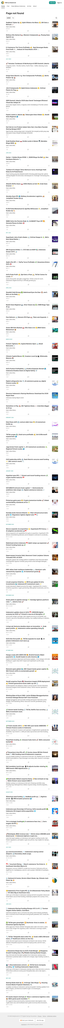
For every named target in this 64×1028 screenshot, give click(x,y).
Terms (44, 1016)
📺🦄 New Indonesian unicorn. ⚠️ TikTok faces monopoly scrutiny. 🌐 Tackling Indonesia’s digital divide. (26, 966)
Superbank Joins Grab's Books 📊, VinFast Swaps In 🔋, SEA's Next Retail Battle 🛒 (27, 238)
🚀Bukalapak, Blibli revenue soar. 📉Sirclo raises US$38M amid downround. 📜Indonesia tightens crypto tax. (28, 835)
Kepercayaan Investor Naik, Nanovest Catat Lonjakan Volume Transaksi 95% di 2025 (27, 556)
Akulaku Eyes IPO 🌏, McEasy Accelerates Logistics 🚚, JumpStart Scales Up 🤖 (25, 197)
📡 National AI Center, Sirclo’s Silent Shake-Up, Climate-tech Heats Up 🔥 (27, 879)
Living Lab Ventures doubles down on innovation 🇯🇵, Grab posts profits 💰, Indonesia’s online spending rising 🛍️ (26, 627)
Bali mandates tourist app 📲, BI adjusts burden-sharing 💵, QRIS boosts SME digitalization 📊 (27, 767)
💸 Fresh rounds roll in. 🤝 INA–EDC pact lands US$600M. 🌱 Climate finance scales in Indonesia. (27, 727)
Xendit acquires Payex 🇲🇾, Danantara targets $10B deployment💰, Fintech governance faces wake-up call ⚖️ (28, 682)
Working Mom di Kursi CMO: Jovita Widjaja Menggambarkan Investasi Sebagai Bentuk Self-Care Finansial (27, 696)
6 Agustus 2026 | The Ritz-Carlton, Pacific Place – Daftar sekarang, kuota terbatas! (27, 66)
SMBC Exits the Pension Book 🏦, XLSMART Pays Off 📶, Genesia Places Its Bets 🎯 (25, 222)
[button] (3, 6)
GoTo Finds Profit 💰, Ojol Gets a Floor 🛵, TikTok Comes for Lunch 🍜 (26, 275)
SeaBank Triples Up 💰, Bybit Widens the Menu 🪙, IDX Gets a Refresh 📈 (27, 23)
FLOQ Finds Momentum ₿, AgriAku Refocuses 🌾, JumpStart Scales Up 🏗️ (27, 210)
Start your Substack (27, 1020)
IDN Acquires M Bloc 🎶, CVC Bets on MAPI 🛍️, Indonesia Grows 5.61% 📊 (26, 251)
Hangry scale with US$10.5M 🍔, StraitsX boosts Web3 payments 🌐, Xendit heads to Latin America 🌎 (25, 656)
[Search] (56, 18)
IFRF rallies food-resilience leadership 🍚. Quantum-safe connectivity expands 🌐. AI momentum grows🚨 (26, 570)
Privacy (40, 1016)
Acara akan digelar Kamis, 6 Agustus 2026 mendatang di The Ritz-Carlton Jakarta (27, 105)
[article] (32, 27)
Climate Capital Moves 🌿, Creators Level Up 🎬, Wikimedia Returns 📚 (26, 357)
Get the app (40, 1020)
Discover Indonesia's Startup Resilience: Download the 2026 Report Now (27, 394)
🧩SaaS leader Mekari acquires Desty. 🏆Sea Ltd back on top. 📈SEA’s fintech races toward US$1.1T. (27, 780)
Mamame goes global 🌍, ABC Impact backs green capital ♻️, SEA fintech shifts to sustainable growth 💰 (27, 670)
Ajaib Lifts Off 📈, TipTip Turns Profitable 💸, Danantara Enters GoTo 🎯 (28, 263)
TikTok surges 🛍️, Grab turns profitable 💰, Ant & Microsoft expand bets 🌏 (26, 435)
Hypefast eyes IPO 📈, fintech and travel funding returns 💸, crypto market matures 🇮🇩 (27, 476)
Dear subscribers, (11, 410)
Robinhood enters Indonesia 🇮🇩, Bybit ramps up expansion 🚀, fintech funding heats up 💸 (27, 544)
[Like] (7, 31)
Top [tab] (13, 18)
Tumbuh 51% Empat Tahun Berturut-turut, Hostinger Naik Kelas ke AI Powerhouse (26, 171)
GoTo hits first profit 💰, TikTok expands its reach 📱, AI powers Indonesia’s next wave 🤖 (25, 640)
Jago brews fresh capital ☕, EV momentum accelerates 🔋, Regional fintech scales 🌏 (26, 448)
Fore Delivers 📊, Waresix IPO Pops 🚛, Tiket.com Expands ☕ (27, 317)
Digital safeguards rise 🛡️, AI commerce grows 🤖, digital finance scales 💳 (26, 382)
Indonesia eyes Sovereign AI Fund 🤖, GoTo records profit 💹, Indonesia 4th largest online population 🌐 (27, 810)
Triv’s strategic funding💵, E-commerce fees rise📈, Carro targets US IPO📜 (26, 822)
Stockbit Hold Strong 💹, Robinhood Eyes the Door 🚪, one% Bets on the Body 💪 (26, 293)
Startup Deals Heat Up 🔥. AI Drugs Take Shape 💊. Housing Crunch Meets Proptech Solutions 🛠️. (26, 984)
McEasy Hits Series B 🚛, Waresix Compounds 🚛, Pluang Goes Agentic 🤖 (28, 36)
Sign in (59, 3)
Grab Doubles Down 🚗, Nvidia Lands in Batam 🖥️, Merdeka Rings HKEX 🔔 (26, 142)
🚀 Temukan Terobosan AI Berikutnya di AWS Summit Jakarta (27, 63)
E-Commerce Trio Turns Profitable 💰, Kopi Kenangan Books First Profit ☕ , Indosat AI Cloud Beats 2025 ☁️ (27, 48)
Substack (23, 1024)
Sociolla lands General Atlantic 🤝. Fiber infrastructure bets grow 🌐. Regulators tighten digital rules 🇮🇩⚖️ (27, 514)
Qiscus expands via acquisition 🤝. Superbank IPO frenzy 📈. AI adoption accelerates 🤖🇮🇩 (27, 530)
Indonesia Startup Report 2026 (15, 398)
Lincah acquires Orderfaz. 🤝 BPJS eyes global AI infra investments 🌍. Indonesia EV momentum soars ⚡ (25, 583)
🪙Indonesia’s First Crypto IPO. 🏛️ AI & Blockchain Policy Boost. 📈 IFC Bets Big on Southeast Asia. (28, 892)
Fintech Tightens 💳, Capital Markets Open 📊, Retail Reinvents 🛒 (24, 345)
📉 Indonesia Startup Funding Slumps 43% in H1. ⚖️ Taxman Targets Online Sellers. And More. (27, 909)
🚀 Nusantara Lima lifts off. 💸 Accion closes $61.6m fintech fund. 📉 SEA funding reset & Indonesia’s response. (27, 753)
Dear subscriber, (10, 27)
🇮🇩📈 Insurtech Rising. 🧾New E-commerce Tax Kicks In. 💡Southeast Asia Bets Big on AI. (26, 865)
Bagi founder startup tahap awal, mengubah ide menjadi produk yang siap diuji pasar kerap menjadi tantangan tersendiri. (27, 132)
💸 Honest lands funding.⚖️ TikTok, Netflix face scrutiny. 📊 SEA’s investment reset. (27, 710)
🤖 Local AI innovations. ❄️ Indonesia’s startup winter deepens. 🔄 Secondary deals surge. (25, 853)
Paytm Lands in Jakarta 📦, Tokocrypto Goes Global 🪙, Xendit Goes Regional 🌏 (27, 115)
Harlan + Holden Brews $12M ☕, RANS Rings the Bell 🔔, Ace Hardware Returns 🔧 (27, 158)
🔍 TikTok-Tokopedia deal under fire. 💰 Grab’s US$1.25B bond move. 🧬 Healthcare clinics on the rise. (27, 938)
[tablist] (10, 18)
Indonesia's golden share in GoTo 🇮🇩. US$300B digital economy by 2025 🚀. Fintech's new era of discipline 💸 (25, 613)
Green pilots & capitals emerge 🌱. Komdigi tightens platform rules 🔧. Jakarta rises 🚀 (27, 601)
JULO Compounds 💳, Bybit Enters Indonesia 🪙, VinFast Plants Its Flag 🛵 (26, 89)
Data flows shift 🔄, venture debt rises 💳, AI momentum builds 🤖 (25, 423)
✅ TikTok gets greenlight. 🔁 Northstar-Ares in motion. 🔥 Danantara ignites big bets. (26, 923)
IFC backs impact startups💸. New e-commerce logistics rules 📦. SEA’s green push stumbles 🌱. (28, 998)
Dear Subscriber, (10, 714)
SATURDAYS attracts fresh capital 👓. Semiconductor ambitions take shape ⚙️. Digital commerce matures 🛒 (25, 489)
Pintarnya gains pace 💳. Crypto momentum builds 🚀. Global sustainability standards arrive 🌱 (27, 501)
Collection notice (51, 1016)
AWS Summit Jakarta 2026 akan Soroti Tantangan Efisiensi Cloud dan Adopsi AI (27, 101)
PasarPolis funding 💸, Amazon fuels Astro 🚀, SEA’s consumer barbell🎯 (28, 741)
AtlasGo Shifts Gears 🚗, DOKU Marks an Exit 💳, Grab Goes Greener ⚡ (26, 185)
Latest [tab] (8, 18)
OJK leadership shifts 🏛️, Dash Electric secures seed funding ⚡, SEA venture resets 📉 (27, 460)
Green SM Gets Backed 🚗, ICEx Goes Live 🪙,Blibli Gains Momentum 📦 (26, 328)
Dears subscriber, (11, 574)
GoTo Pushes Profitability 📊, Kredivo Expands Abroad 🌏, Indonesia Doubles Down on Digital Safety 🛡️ (26, 369)
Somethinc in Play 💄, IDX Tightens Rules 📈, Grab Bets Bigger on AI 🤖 (27, 407)
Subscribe (52, 2)
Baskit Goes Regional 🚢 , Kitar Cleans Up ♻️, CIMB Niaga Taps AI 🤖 (28, 306)
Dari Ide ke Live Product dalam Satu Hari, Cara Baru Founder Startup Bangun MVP (27, 128)
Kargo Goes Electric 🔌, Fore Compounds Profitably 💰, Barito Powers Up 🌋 (27, 76)
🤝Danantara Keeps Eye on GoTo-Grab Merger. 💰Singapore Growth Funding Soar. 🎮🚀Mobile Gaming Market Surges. (27, 952)
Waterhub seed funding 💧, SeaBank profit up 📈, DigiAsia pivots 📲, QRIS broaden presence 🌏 (26, 797)
